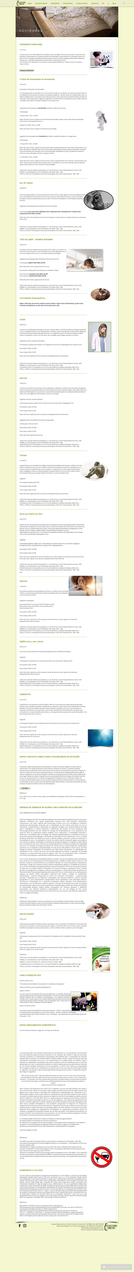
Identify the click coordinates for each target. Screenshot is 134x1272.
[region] (67, 22)
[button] (27, 70)
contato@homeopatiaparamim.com (92, 1228)
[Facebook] (19, 1225)
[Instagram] (25, 1225)
